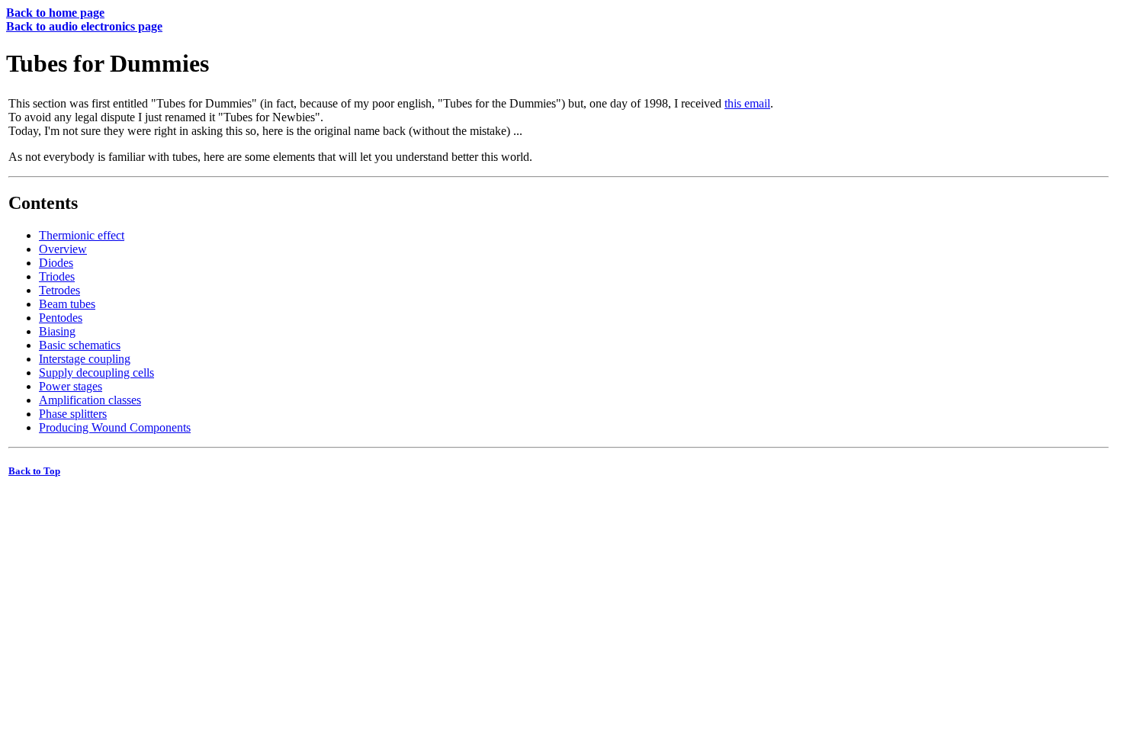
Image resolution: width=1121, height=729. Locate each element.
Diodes (56, 262)
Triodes (57, 276)
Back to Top (34, 471)
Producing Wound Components (115, 427)
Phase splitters (73, 413)
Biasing (57, 331)
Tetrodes (59, 290)
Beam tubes (67, 303)
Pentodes (60, 317)
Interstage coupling (84, 358)
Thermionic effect (81, 235)
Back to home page (55, 12)
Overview (63, 248)
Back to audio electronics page (84, 26)
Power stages (70, 386)
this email (747, 103)
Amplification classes (90, 399)
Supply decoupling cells (96, 372)
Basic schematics (79, 345)
